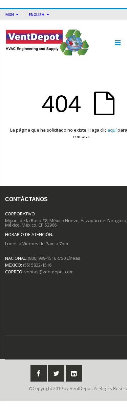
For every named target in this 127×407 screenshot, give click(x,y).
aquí (112, 130)
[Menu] (118, 42)
